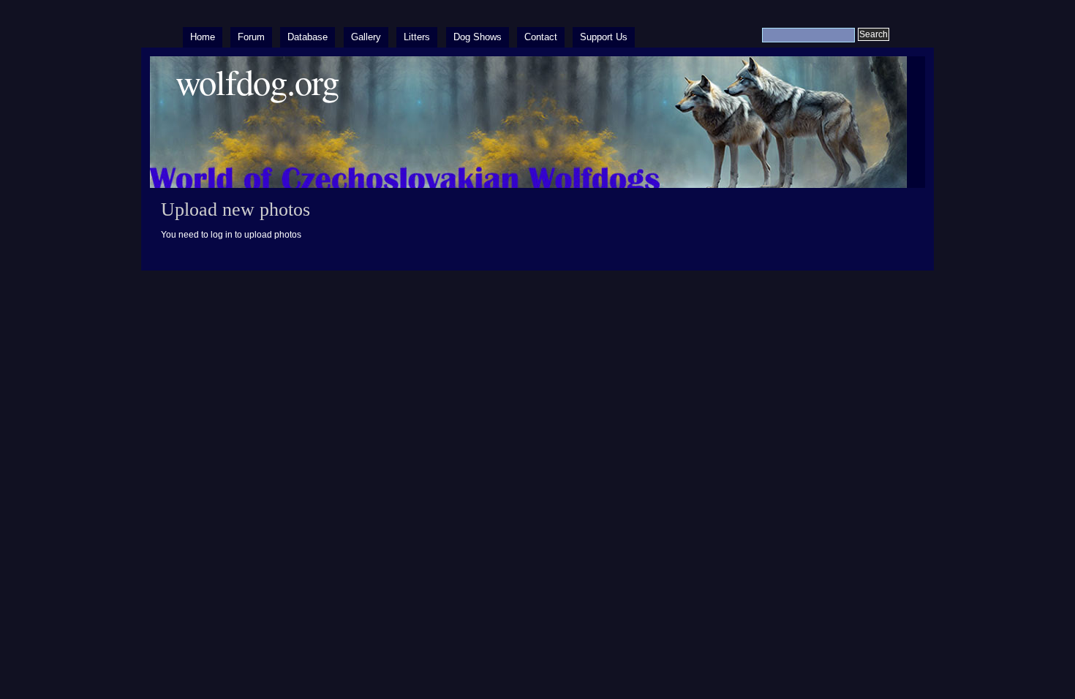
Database (307, 36)
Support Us (603, 36)
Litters (417, 36)
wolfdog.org (257, 81)
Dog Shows (477, 36)
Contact (540, 36)
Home (202, 36)
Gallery (366, 36)
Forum (251, 36)
